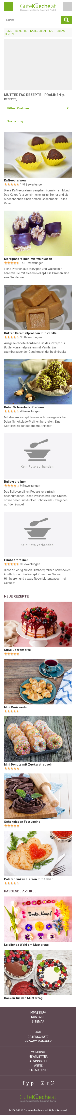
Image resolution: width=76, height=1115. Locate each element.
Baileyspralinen (15, 481)
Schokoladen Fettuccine (22, 822)
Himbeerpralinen (16, 560)
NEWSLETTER (38, 1056)
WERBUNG (38, 1052)
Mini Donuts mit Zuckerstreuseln (28, 764)
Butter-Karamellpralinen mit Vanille (30, 333)
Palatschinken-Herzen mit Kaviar (28, 879)
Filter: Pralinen (38, 108)
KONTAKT (38, 1017)
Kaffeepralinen (15, 180)
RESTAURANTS (38, 1070)
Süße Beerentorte (17, 650)
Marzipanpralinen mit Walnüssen (28, 259)
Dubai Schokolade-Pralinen (24, 407)
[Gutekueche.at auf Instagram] (36, 1083)
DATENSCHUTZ (38, 1037)
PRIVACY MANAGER (38, 1041)
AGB (38, 1032)
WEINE (38, 1065)
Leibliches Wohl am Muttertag (26, 945)
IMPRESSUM (38, 1012)
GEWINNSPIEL (38, 1061)
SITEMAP (38, 1021)
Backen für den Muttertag (23, 998)
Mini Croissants (15, 707)
